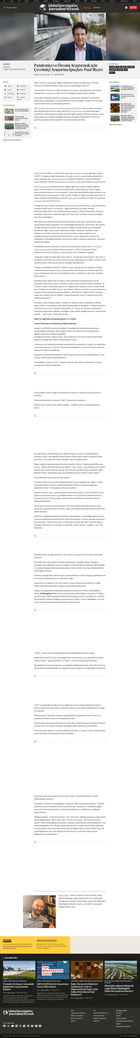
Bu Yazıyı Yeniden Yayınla (47, 940)
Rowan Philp (44, 74)
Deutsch (112, 1)
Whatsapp (10, 93)
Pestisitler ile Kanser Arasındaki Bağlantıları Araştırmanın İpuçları (18, 987)
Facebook (22, 86)
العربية (11, 1)
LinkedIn (22, 90)
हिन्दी (85, 1)
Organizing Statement (78, 1013)
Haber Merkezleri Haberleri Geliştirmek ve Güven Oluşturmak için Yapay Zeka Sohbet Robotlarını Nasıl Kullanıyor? (84, 989)
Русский (94, 1)
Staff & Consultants (77, 1015)
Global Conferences (100, 1018)
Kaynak (118, 1015)
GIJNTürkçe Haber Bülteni (124, 1021)
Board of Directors (77, 1018)
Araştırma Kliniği (41, 201)
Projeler (118, 1024)
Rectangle (133, 1036)
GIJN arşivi (72, 198)
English (27, 1)
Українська (67, 1)
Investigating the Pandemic (66, 182)
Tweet (9, 86)
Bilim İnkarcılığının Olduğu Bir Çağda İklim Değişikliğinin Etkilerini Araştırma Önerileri (119, 988)
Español (46, 1)
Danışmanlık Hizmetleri (123, 1026)
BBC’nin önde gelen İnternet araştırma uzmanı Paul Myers (57, 108)
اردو (4, 1)
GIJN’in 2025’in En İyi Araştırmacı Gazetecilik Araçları (53, 985)
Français (36, 1)
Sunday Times (73, 898)
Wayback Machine (75, 111)
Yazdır (9, 90)
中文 (134, 1)
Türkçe (77, 1)
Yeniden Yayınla (21, 98)
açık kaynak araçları (59, 179)
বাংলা (19, 1)
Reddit (9, 97)
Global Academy (121, 1018)
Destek (133, 7)
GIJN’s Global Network (100, 1013)
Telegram (22, 93)
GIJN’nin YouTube (42, 186)
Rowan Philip (79, 998)
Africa (103, 1)
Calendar (96, 1021)
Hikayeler (6, 64)
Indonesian (124, 1)
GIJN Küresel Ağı (99, 1015)
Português (56, 1)
